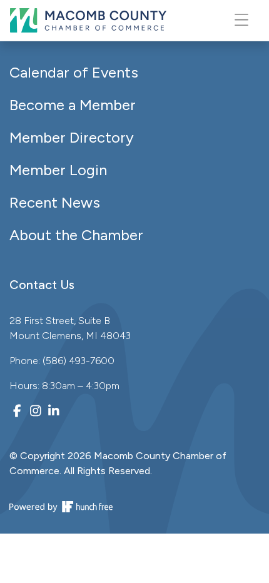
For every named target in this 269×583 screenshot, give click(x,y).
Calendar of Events (73, 72)
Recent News (54, 202)
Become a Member (72, 105)
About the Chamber (76, 235)
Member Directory (71, 137)
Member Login (58, 170)
